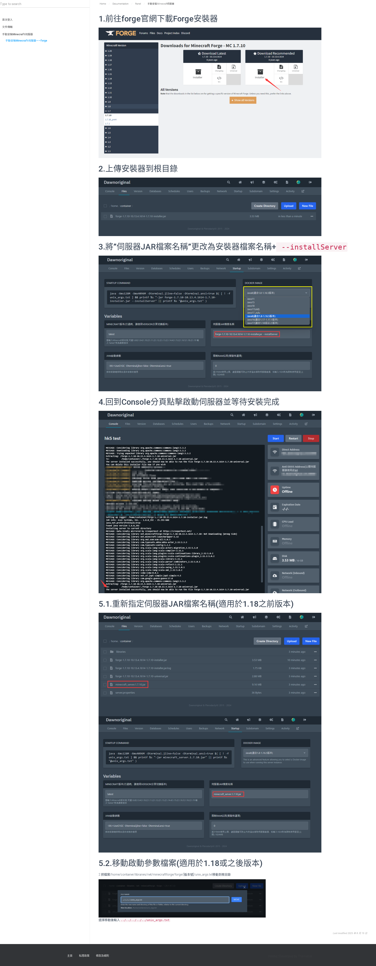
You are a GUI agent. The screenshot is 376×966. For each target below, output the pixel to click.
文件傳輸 (7, 26)
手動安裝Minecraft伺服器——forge (26, 40)
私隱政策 (84, 955)
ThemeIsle (305, 956)
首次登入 (7, 19)
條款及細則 (102, 955)
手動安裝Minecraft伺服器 (17, 34)
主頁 (69, 955)
